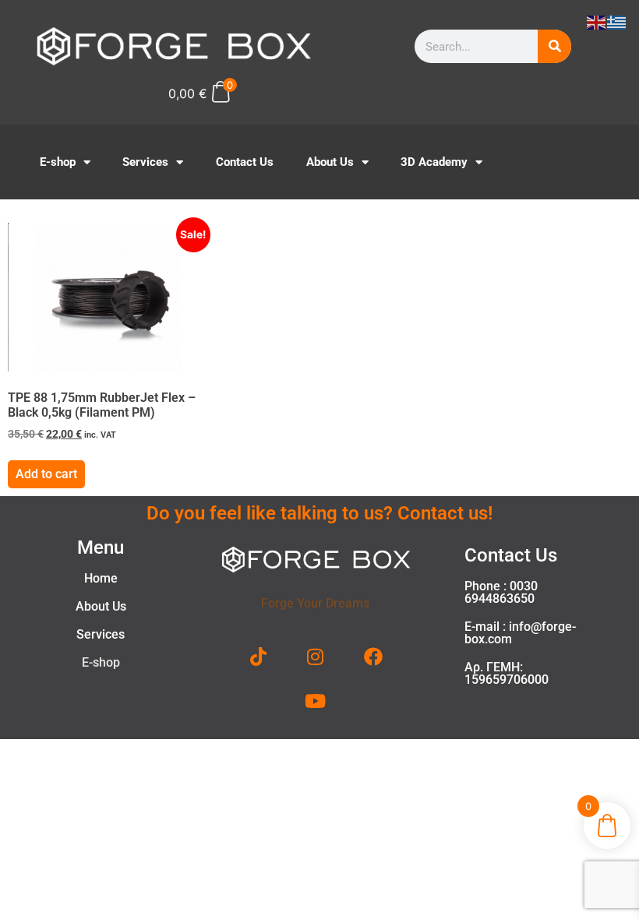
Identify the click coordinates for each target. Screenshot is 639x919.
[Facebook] (373, 656)
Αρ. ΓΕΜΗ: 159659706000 (506, 673)
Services (145, 162)
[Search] (554, 46)
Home (101, 578)
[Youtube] (315, 701)
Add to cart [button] (46, 474)
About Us (330, 162)
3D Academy (434, 162)
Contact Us (245, 162)
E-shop (58, 162)
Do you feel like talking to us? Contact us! (319, 513)
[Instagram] (315, 656)
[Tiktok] (258, 656)
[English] (597, 21)
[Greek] (617, 21)
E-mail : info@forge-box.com (520, 632)
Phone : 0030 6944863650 (501, 592)
